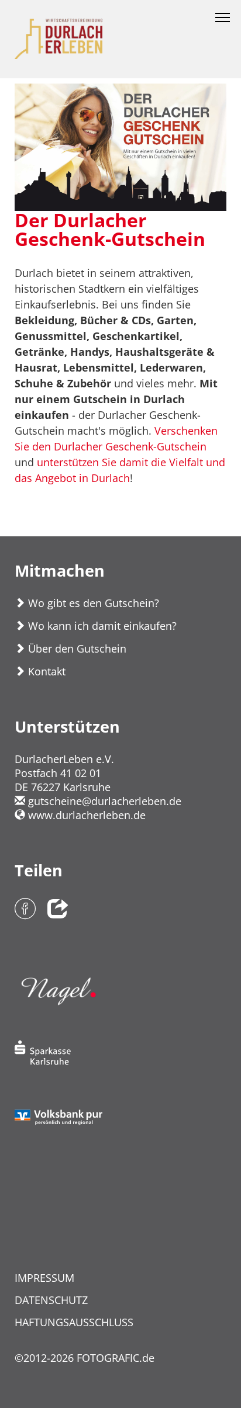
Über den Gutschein (75, 648)
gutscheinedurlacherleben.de (103, 801)
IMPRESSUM (44, 1278)
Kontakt (45, 671)
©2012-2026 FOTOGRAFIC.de (84, 1358)
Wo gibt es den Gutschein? (92, 603)
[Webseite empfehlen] (57, 910)
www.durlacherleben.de (85, 815)
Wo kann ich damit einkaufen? (101, 626)
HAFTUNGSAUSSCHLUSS (74, 1322)
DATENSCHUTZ (51, 1300)
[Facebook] (25, 910)
